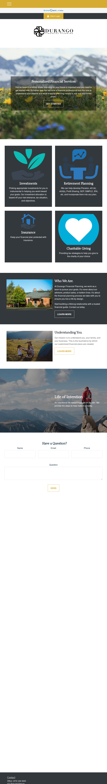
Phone (87, 448)
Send (53, 488)
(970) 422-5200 (19, 781)
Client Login (55, 16)
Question (53, 464)
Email (53, 448)
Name (20, 448)
